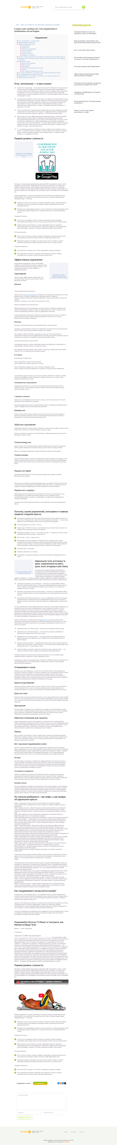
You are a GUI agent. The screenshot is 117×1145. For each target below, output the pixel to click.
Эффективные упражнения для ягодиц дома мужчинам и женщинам (86, 74)
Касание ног (25, 47)
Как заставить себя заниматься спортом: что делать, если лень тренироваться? (87, 58)
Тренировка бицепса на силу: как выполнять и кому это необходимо (85, 32)
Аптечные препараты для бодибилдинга (87, 66)
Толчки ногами (26, 52)
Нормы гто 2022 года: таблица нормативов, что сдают (84, 111)
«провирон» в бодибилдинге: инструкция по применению (87, 93)
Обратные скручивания (29, 49)
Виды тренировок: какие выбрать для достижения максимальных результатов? (87, 41)
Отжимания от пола (24, 61)
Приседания (25, 66)
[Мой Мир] (63, 1083)
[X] (65, 1083)
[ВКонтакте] (58, 1083)
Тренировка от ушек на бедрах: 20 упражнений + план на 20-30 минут (24, 155)
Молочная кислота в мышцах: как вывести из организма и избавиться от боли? (87, 83)
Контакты (81, 1131)
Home (17, 24)
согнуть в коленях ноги (30, 294)
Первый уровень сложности (26, 42)
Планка (24, 69)
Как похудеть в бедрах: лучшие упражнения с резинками (24, 572)
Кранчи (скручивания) (28, 63)
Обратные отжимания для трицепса (32, 68)
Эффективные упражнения (26, 44)
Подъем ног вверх (27, 53)
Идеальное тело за (44, 620)
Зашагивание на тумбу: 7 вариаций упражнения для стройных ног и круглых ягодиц (59, 276)
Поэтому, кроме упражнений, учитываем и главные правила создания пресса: (41, 57)
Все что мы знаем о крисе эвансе (84, 50)
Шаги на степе (26, 64)
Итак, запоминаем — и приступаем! (29, 41)
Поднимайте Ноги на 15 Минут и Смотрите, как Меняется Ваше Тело (39, 76)
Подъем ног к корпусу (28, 55)
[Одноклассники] (61, 1083)
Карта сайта (73, 1131)
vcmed (25, 7)
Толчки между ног (27, 50)
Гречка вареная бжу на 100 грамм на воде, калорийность (87, 102)
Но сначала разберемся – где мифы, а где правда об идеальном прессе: (39, 72)
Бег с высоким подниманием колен (32, 71)
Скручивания (26, 45)
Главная (65, 1131)
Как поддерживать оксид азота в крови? (30, 74)
